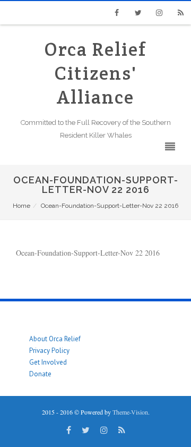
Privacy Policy (49, 350)
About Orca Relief (55, 338)
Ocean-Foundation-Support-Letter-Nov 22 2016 (88, 253)
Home (21, 205)
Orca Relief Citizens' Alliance (95, 73)
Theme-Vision (130, 412)
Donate (40, 373)
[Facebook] (116, 12)
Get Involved (48, 362)
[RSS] (180, 12)
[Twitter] (138, 12)
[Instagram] (159, 12)
